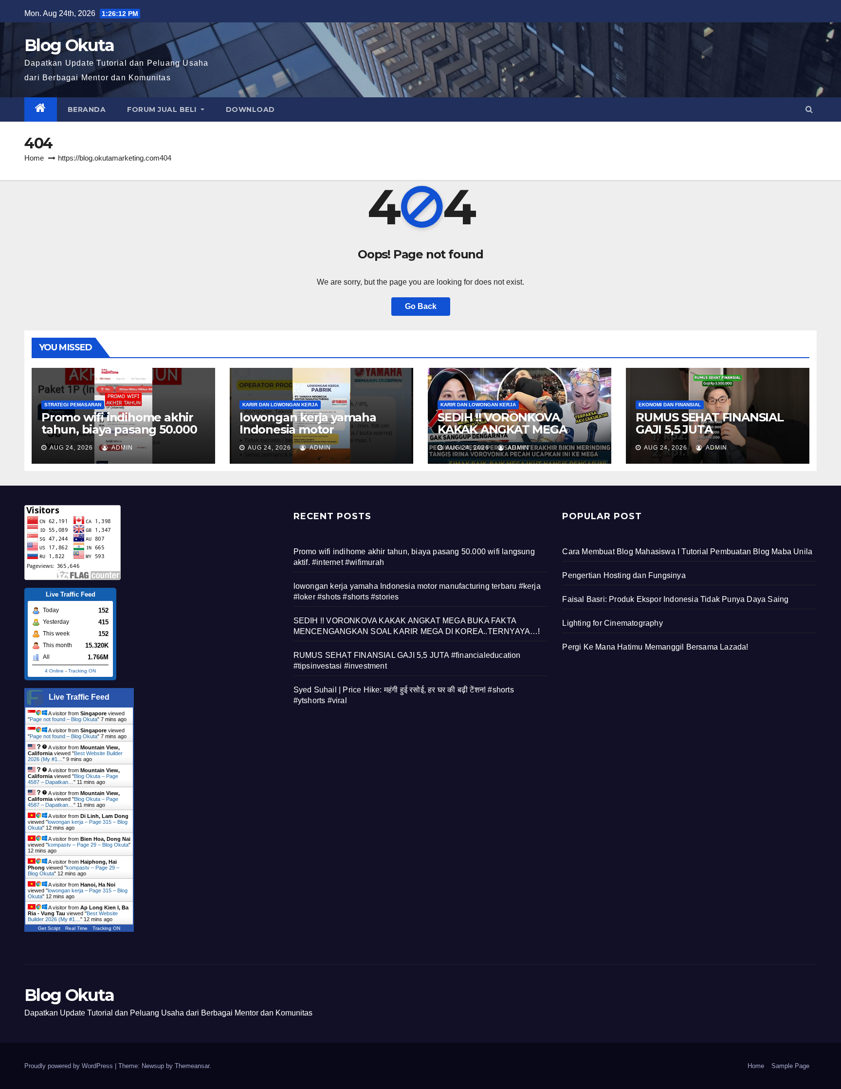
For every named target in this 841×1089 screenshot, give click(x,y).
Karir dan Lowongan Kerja (280, 404)
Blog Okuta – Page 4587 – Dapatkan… (73, 779)
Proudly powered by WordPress (69, 1066)
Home (34, 158)
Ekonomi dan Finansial (670, 404)
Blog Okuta (69, 45)
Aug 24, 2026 (71, 447)
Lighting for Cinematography (612, 623)
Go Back (421, 306)
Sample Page (790, 1066)
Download (250, 109)
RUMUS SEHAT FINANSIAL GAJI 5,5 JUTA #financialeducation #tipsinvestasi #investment (713, 435)
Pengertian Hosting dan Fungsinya (623, 575)
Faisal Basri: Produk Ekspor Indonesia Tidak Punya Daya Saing (675, 599)
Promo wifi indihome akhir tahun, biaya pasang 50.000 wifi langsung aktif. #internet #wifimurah (119, 435)
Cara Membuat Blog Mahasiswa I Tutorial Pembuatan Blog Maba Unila (687, 551)
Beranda (87, 109)
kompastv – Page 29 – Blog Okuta (88, 845)
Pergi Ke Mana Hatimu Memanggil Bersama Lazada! (655, 647)
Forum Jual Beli (163, 109)
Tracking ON (82, 670)
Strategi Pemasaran (72, 404)
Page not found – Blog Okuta (63, 719)
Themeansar (192, 1066)
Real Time (76, 928)
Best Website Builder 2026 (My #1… (73, 916)
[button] (809, 109)
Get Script (49, 928)
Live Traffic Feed (79, 697)
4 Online (54, 670)
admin (121, 447)
